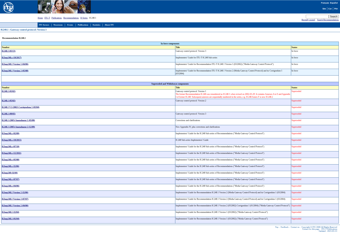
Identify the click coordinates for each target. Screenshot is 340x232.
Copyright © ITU (309, 227)
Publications (57, 18)
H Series (84, 18)
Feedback (284, 227)
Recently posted (308, 20)
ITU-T (47, 18)
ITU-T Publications (329, 229)
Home (40, 18)
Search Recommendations (328, 20)
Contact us (295, 227)
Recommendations (71, 18)
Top (276, 227)
